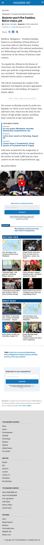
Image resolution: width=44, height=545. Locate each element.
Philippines (13, 354)
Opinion (5, 445)
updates (22, 357)
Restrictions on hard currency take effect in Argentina (27, 229)
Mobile (4, 462)
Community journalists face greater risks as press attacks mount (11, 292)
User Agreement (8, 498)
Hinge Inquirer (7, 522)
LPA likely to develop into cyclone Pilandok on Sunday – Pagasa (10, 318)
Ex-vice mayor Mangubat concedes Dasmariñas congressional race (18, 129)
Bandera (5, 525)
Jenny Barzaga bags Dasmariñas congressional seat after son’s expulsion (32, 337)
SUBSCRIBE (22, 381)
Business (5, 442)
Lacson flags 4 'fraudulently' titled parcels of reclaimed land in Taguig (18, 144)
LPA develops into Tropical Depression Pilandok (10, 254)
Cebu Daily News (8, 528)
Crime (11, 352)
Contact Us (6, 475)
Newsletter (6, 478)
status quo (15, 357)
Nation (5, 10)
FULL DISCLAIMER (25, 406)
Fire (15, 352)
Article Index (6, 508)
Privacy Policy (24, 219)
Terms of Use (14, 217)
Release (28, 354)
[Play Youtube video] (22, 183)
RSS (3, 465)
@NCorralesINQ (32, 24)
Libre (4, 519)
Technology (6, 439)
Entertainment (7, 432)
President (21, 354)
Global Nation (7, 448)
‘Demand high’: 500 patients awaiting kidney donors (9, 274)
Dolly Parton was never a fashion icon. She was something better (32, 292)
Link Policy (6, 502)
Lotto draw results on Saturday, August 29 (20, 137)
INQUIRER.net (6, 27)
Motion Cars (6, 535)
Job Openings (7, 481)
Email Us (5, 469)
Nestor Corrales (11, 24)
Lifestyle (5, 436)
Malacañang (30, 352)
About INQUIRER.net (9, 492)
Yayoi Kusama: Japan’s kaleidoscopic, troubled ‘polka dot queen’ (32, 274)
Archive (5, 472)
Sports (4, 429)
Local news (21, 352)
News (6, 354)
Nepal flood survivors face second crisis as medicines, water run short (31, 255)
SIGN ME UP (22, 212)
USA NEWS (6, 451)
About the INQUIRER (9, 495)
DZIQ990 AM (6, 531)
